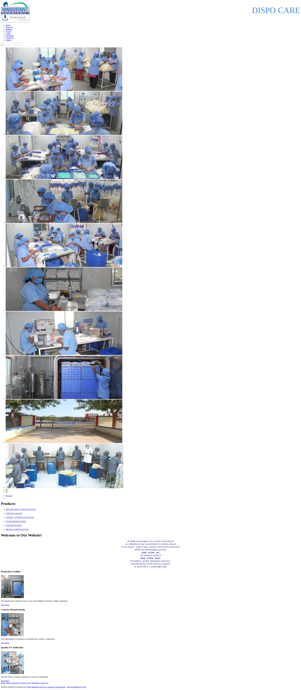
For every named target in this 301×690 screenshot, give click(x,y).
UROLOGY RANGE (14, 513)
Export (8, 32)
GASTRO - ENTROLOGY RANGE (20, 517)
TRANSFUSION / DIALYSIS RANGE (21, 509)
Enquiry (9, 40)
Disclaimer (10, 36)
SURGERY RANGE (14, 525)
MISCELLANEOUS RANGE (17, 529)
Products (9, 29)
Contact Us (10, 38)
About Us (9, 27)
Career (8, 34)
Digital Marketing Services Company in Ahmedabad (45, 687)
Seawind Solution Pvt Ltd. (76, 687)
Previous (9, 496)
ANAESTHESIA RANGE (16, 521)
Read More (5, 605)
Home (8, 25)
